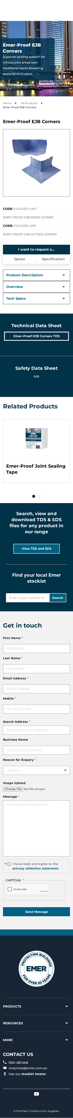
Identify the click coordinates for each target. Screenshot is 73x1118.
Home (7, 103)
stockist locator (33, 1074)
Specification (53, 259)
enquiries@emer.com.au (28, 1068)
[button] (33, 496)
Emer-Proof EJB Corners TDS (36, 336)
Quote (19, 259)
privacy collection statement (35, 868)
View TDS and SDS (36, 548)
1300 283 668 (18, 1062)
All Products (29, 103)
